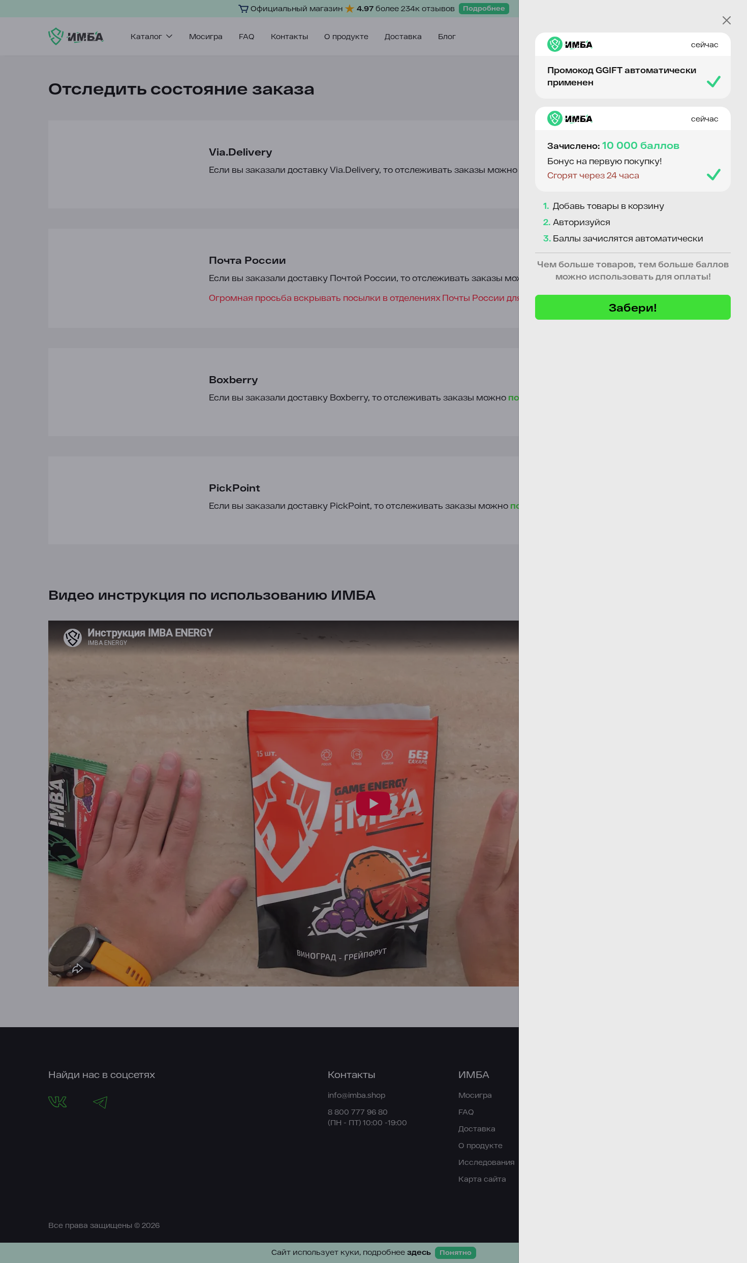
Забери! (633, 307)
